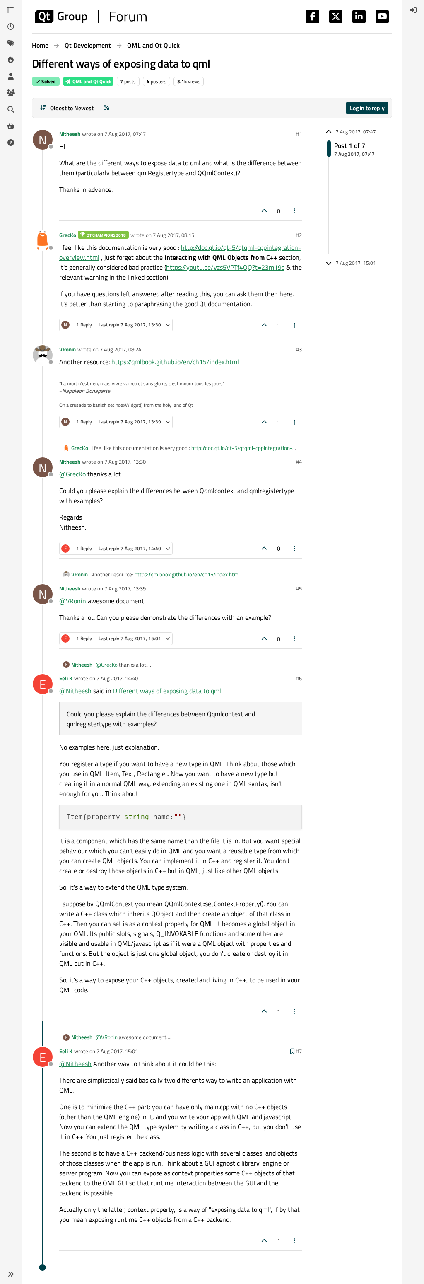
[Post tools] (294, 210)
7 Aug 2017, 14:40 (117, 678)
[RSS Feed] (107, 108)
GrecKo (67, 235)
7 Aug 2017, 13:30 (125, 461)
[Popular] (10, 59)
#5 (299, 588)
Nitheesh (69, 134)
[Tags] (10, 43)
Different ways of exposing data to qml (167, 691)
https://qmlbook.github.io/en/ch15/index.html (175, 362)
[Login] (413, 10)
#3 (299, 349)
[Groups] (10, 92)
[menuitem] (413, 10)
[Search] (10, 109)
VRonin (67, 349)
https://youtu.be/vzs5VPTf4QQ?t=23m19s (225, 267)
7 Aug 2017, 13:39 (125, 588)
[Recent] (10, 26)
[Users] (10, 76)
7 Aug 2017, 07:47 (125, 134)
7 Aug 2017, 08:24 (120, 349)
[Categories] (10, 10)
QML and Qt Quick (91, 81)
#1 (299, 134)
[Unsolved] (10, 142)
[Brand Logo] (91, 16)
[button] (10, 1274)
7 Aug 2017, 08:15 (173, 235)
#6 (299, 678)
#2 (299, 235)
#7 (299, 1051)
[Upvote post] (264, 210)
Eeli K (65, 678)
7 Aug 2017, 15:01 (117, 1051)
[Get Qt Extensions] (10, 126)
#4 (299, 461)
